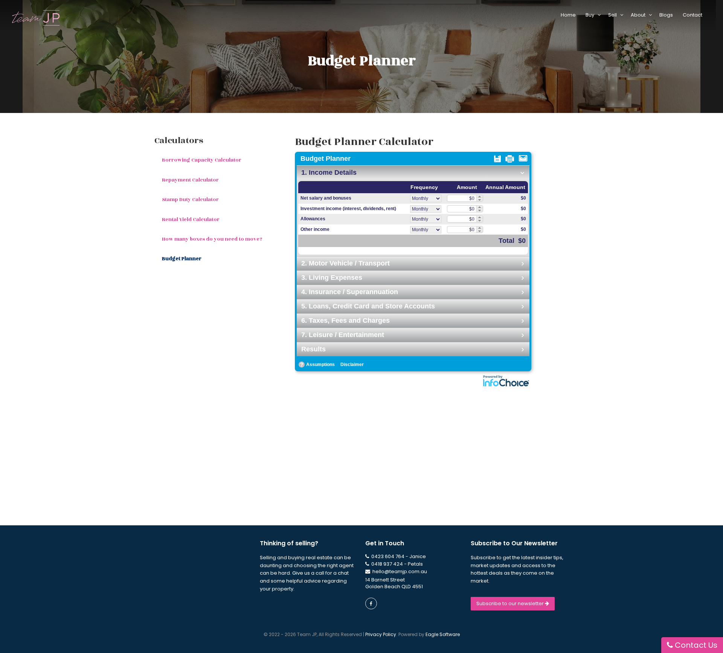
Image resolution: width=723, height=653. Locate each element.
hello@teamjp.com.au (399, 571)
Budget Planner (181, 258)
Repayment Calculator (190, 180)
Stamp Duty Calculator (190, 199)
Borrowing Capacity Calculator (201, 160)
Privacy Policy (380, 634)
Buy (592, 14)
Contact (694, 14)
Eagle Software (443, 634)
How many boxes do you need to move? (212, 239)
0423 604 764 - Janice (398, 556)
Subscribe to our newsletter (510, 603)
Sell (614, 14)
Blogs (667, 14)
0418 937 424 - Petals (396, 564)
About (640, 14)
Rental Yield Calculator (191, 219)
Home (569, 14)
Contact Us (695, 645)
